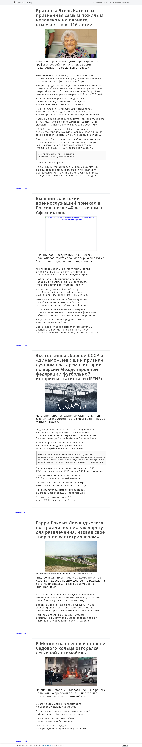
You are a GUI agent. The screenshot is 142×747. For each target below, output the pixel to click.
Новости (107, 2)
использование (48, 745)
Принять (125, 745)
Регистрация (123, 2)
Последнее (97, 2)
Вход (115, 2)
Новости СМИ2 (21, 188)
